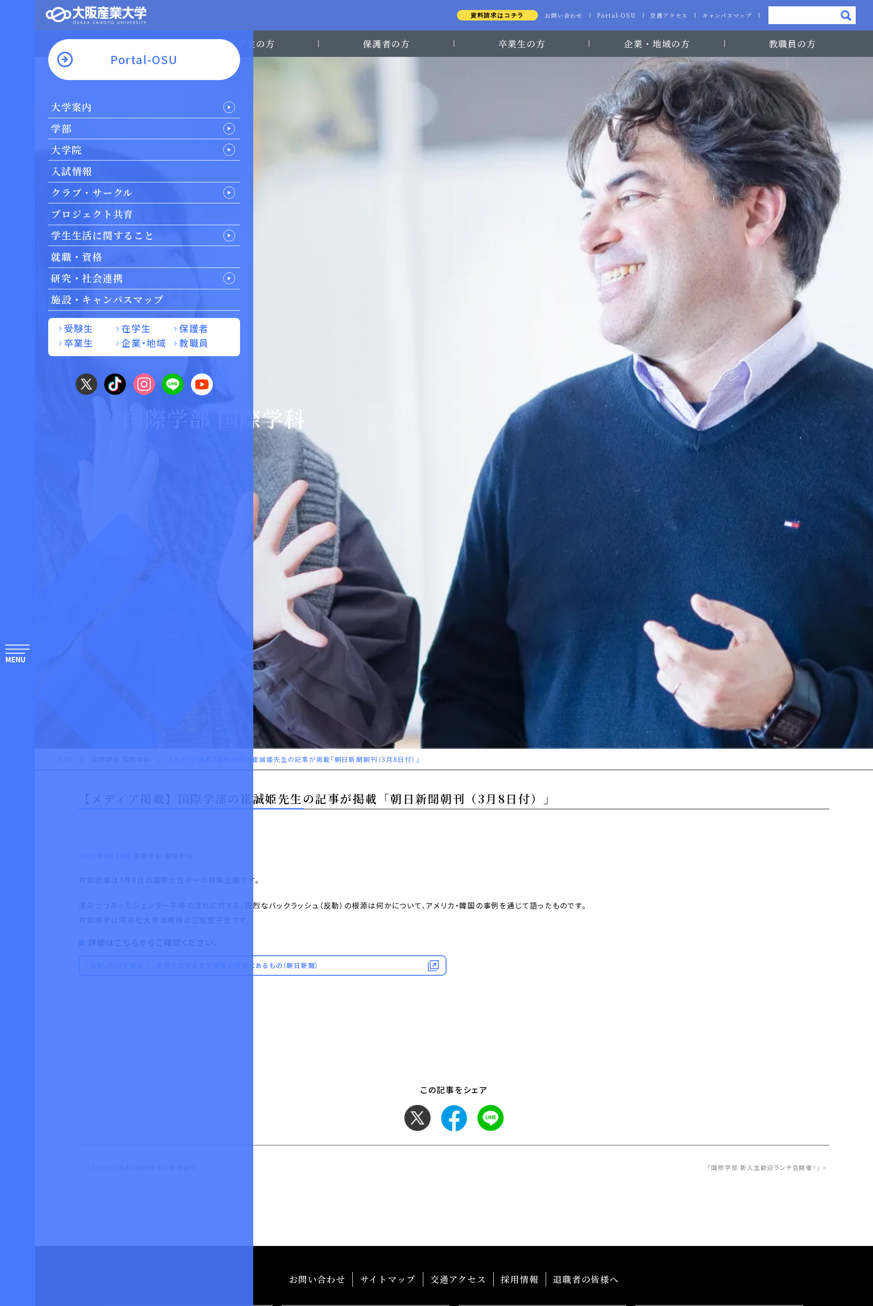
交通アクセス (669, 15)
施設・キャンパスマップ (107, 299)
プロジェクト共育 (92, 214)
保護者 (194, 328)
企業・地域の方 (657, 43)
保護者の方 (386, 43)
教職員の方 (792, 43)
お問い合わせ (563, 15)
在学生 (136, 328)
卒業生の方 (522, 43)
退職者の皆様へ (586, 1279)
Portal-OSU (616, 15)
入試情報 (71, 171)
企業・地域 (143, 342)
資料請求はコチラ (497, 15)
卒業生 (79, 342)
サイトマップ (388, 1279)
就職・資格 (77, 256)
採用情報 (519, 1279)
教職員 (194, 342)
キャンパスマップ (727, 15)
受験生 (79, 328)
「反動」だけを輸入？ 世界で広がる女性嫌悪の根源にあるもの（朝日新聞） (202, 965)
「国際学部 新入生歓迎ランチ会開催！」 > (767, 1167)
